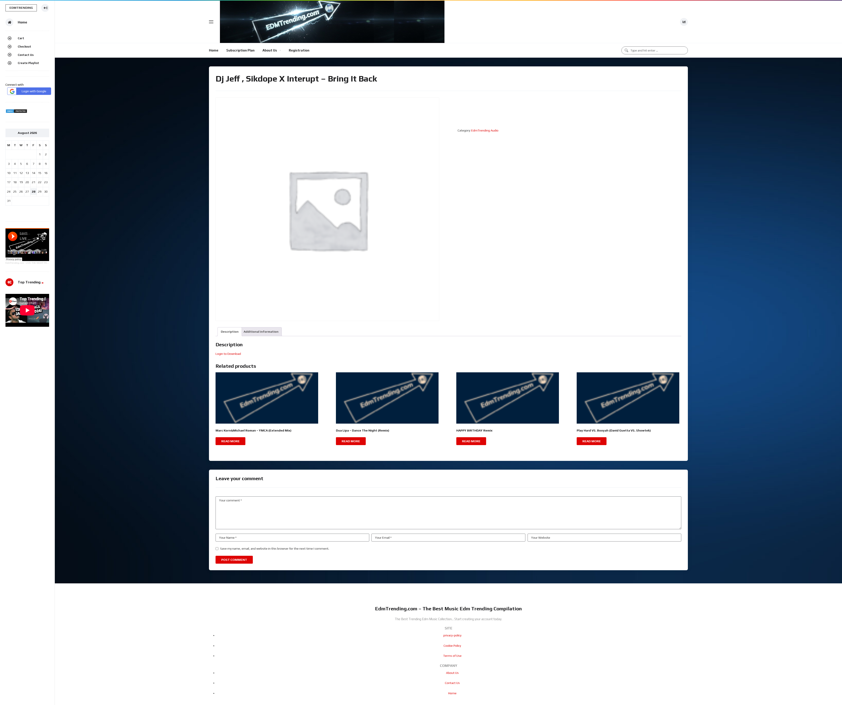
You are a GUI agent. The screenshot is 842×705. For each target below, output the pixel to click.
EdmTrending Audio (484, 130)
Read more (230, 441)
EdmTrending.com (14, 263)
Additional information (261, 331)
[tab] (230, 331)
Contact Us (26, 55)
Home (213, 50)
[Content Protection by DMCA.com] (16, 112)
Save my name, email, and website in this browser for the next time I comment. (274, 548)
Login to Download (228, 353)
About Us (269, 50)
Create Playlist (28, 63)
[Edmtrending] (332, 22)
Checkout (24, 46)
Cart (21, 38)
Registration (299, 50)
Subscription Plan (240, 50)
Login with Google (34, 91)
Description (230, 331)
